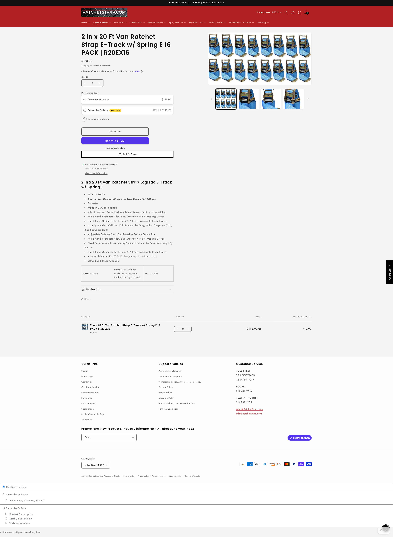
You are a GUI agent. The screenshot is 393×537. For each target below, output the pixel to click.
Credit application (90, 387)
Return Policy (165, 392)
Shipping (85, 65)
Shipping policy (175, 476)
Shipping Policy (167, 397)
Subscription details (98, 119)
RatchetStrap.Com (96, 476)
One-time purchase (98, 99)
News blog (86, 397)
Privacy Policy (166, 387)
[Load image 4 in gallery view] (293, 99)
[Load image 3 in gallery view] (271, 99)
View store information (96, 173)
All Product (86, 419)
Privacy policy (143, 476)
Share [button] (87, 299)
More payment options (115, 148)
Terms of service (158, 476)
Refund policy (129, 476)
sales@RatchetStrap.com (249, 409)
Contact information (193, 476)
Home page (87, 376)
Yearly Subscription (19, 523)
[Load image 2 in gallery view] (248, 99)
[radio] (84, 100)
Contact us (86, 381)
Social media (87, 408)
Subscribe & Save (104, 110)
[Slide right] (308, 99)
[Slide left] (211, 99)
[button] (85, 22)
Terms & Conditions (168, 408)
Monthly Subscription (20, 518)
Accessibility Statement (170, 370)
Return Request (88, 403)
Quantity (85, 77)
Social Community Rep (92, 414)
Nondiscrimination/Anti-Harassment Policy (180, 381)
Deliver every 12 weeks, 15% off (26, 500)
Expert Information (90, 392)
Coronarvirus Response (170, 376)
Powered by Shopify (112, 476)
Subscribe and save (16, 494)
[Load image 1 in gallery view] (226, 99)
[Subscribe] (133, 437)
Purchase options (90, 93)
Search (84, 370)
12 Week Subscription (20, 514)
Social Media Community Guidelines (177, 403)
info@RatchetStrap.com (249, 413)
